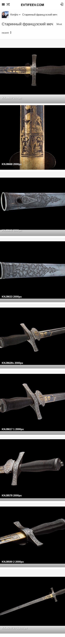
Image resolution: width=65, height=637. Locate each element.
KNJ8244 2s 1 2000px (14, 628)
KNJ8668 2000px (12, 164)
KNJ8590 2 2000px (13, 561)
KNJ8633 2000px (12, 296)
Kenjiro (14, 14)
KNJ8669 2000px (12, 97)
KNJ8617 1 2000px (13, 429)
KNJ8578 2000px (12, 495)
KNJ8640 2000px (12, 230)
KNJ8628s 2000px (12, 362)
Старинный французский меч (39, 14)
